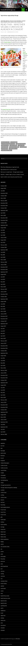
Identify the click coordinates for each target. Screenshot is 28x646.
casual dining (3, 470)
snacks (2, 590)
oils (1, 549)
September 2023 (4, 210)
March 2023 (3, 215)
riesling (2, 573)
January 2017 (3, 343)
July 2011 (3, 429)
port (2, 568)
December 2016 (4, 345)
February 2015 (4, 399)
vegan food (19, 22)
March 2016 (3, 367)
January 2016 (3, 372)
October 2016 (4, 350)
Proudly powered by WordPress (6, 644)
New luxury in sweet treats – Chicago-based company (12, 172)
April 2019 (3, 284)
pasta (9, 22)
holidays (2, 522)
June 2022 (3, 232)
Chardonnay (3, 477)
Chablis (2, 472)
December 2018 (4, 294)
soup (2, 593)
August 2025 (3, 188)
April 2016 (3, 365)
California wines (4, 467)
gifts (2, 517)
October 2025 (4, 185)
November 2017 (4, 318)
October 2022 (4, 222)
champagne (3, 475)
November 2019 (4, 269)
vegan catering (13, 145)
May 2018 (3, 306)
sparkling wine (4, 605)
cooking (2, 495)
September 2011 (4, 427)
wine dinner (3, 625)
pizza (2, 563)
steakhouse (3, 610)
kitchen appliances (4, 539)
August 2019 (3, 274)
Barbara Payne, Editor (13, 31)
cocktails (2, 490)
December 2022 (4, 217)
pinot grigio (3, 556)
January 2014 (3, 419)
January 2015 (3, 402)
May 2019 (3, 281)
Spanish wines (4, 600)
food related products (5, 507)
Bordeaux (3, 455)
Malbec (2, 541)
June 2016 (3, 360)
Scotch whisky (4, 583)
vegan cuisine (21, 145)
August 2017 (3, 326)
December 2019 (4, 267)
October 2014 (4, 409)
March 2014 (3, 417)
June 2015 (3, 390)
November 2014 (4, 407)
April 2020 (3, 257)
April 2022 (3, 235)
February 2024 (4, 200)
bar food (2, 445)
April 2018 (3, 308)
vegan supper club (13, 148)
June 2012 (3, 424)
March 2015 (3, 397)
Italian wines (3, 536)
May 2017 (3, 333)
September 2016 (4, 353)
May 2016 (3, 363)
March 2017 (3, 338)
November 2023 (4, 205)
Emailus (18, 638)
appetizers (3, 20)
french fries (3, 512)
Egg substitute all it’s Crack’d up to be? (9, 169)
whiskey (2, 618)
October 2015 (4, 380)
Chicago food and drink (15, 20)
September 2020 (4, 249)
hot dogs (2, 527)
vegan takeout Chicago (7, 150)
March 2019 (3, 286)
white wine (3, 620)
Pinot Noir (3, 558)
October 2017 (4, 321)
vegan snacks (4, 148)
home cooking (4, 524)
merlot (2, 544)
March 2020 (3, 259)
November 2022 (4, 220)
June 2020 (3, 252)
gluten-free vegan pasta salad (8, 143)
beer (2, 448)
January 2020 (3, 264)
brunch (7, 20)
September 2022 (4, 225)
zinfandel (3, 627)
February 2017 (4, 340)
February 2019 (4, 289)
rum (1, 578)
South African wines (5, 595)
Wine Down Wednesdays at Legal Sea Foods (10, 167)
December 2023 (4, 203)
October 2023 (4, 208)
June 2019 (3, 279)
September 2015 (4, 382)
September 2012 (4, 422)
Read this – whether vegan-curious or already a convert (13, 27)
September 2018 (4, 299)
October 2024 (4, 195)
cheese (2, 482)
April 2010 (3, 431)
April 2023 (3, 212)
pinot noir (3, 561)
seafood (2, 586)
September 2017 (4, 323)
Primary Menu (26, 9)
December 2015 (4, 375)
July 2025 (3, 190)
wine (2, 622)
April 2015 (3, 395)
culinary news (4, 497)
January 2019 (3, 291)
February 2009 (4, 434)
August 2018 (3, 301)
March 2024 (3, 198)
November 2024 (4, 193)
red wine (2, 571)
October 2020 (4, 247)
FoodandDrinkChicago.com (8, 10)
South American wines (5, 598)
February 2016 (4, 370)
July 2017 (3, 328)
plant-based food (4, 566)
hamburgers (3, 519)
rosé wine (3, 576)
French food (3, 509)
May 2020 (3, 254)
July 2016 (3, 358)
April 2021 (3, 242)
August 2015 (3, 385)
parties (2, 551)
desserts (5, 22)
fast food (2, 502)
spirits (2, 608)
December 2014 (4, 404)
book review (3, 453)
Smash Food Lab (6, 109)
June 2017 (3, 331)
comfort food (3, 492)
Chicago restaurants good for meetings (9, 487)
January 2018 (3, 313)
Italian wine (3, 534)
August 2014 (3, 414)
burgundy (3, 460)
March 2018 (3, 311)
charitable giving (4, 480)
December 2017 (4, 316)
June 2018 (3, 304)
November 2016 (4, 348)
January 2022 (3, 237)
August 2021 (3, 240)
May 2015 (3, 392)
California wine (4, 465)
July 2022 (3, 230)
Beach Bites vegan (5, 142)
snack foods (14, 22)
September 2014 (4, 412)
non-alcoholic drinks (5, 546)
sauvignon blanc (4, 581)
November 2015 (4, 377)
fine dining (3, 504)
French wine (3, 514)
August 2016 (3, 355)
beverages (3, 450)
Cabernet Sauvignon (5, 463)
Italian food (3, 531)
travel (2, 613)
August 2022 (3, 227)
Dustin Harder (7, 42)
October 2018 (4, 296)
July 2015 (3, 387)
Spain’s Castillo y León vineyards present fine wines (11, 176)
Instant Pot (3, 529)
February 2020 (4, 262)
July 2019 (3, 276)
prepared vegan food (20, 143)
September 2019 (4, 272)
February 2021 (4, 244)
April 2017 (3, 335)
